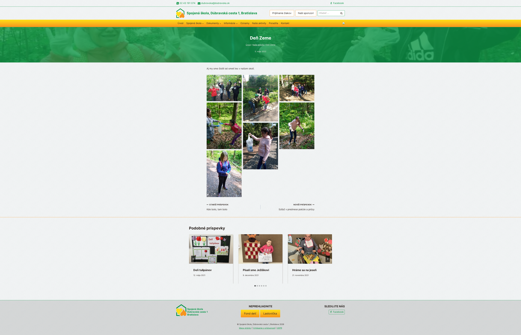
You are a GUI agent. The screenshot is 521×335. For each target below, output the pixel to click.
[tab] (255, 286)
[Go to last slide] (193, 259)
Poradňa (273, 23)
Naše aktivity (259, 23)
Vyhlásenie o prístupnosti (264, 328)
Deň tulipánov (202, 270)
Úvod (180, 23)
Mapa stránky (245, 328)
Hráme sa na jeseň (304, 270)
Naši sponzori (306, 13)
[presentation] (211, 249)
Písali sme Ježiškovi (256, 270)
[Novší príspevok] (327, 259)
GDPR (279, 328)
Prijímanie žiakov (281, 13)
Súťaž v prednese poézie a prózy (296, 207)
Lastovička (270, 313)
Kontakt (285, 23)
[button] (224, 88)
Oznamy (244, 23)
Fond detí (250, 313)
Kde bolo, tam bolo (217, 207)
